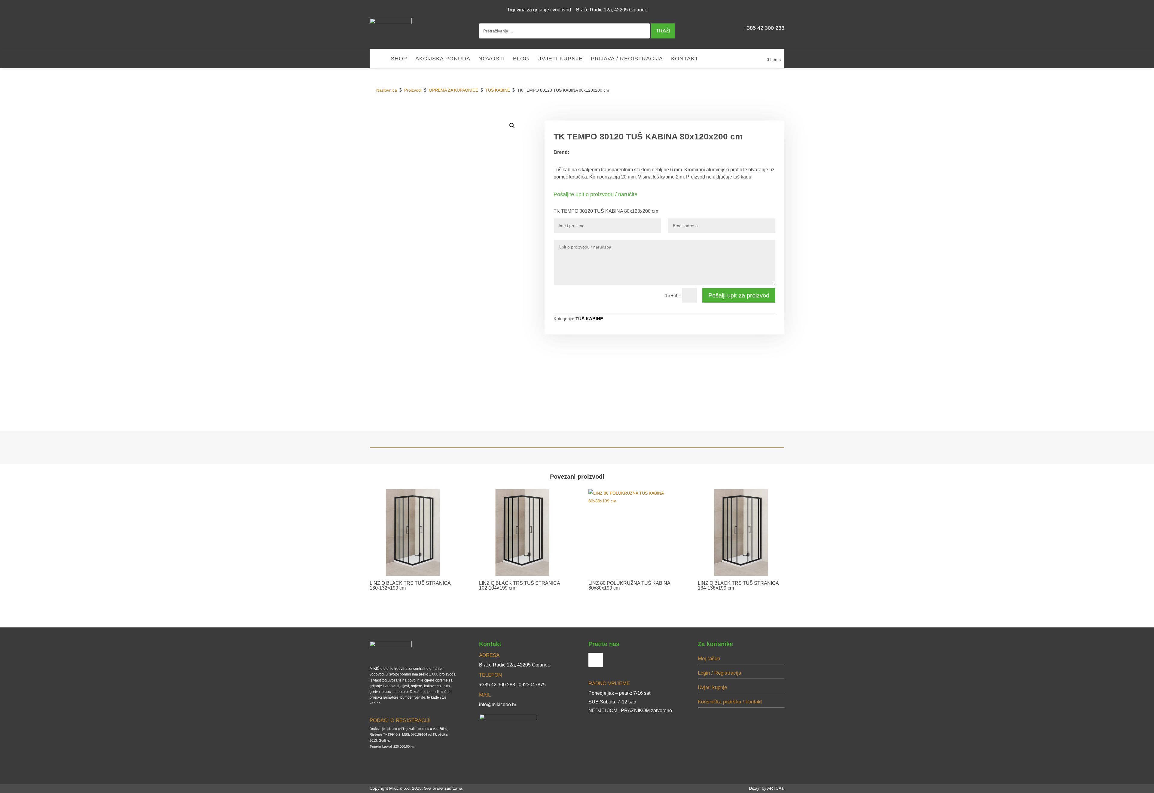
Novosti (491, 59)
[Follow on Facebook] (777, 9)
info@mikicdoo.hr (497, 704)
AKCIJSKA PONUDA (442, 59)
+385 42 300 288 (763, 28)
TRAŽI (663, 30)
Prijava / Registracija (627, 59)
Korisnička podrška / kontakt (730, 702)
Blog (521, 59)
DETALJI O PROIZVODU (691, 113)
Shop (399, 59)
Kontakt (684, 59)
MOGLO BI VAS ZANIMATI (752, 113)
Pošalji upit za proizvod (738, 295)
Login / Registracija (719, 673)
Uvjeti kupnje (560, 59)
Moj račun (709, 658)
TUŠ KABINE (589, 318)
